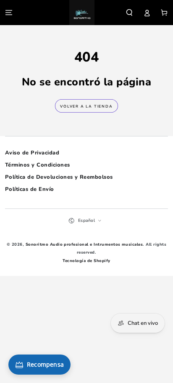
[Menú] (9, 12)
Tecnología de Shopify (86, 260)
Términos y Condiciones (37, 165)
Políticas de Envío (29, 189)
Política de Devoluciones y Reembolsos (59, 177)
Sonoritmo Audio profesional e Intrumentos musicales (84, 244)
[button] (129, 12)
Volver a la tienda (86, 106)
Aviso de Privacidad (32, 153)
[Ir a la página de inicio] (81, 12)
